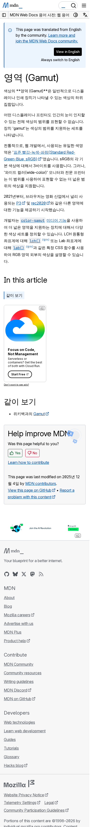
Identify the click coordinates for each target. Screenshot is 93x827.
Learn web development (25, 730)
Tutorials (11, 748)
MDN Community (18, 664)
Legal (49, 802)
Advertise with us (18, 623)
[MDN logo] (14, 551)
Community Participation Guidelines (34, 810)
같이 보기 (14, 295)
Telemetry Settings (20, 802)
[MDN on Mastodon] (32, 574)
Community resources (22, 672)
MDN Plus (12, 632)
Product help (15, 640)
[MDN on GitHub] (7, 574)
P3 (18, 203)
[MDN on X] (24, 574)
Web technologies (19, 722)
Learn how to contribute (28, 462)
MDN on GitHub (17, 698)
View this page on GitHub (29, 490)
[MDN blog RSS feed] (41, 574)
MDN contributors (40, 483)
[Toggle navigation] (83, 5)
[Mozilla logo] (19, 783)
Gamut (39, 413)
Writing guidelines (19, 681)
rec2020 (38, 203)
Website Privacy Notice (24, 794)
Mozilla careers (17, 614)
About (9, 597)
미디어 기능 (56, 220)
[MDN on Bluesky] (15, 574)
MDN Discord (15, 690)
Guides (10, 739)
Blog (8, 606)
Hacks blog (13, 765)
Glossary (11, 756)
